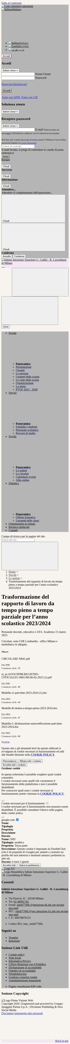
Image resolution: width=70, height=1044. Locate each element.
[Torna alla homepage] (35, 263)
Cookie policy (17, 954)
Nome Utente (43, 74)
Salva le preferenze (29, 865)
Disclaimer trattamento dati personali (22, 1013)
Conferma (19, 256)
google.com (8, 819)
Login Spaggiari (28, 143)
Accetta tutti (14, 765)
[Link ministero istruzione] (17, 6)
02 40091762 (21, 901)
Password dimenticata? (14, 84)
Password (40, 77)
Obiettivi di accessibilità (22, 970)
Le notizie (14, 578)
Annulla (7, 256)
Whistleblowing (18, 973)
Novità (12, 574)
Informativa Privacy (20, 961)
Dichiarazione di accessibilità (25, 967)
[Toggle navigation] (29, 310)
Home (12, 571)
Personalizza (9, 761)
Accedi (6, 56)
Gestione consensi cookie (23, 977)
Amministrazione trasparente (25, 980)
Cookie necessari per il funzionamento (23, 803)
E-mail (39, 129)
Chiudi (6, 166)
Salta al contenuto (11, 2)
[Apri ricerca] (40, 282)
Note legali (15, 957)
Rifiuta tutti (30, 761)
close (5, 326)
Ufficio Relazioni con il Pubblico (27, 964)
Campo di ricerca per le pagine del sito (23, 536)
